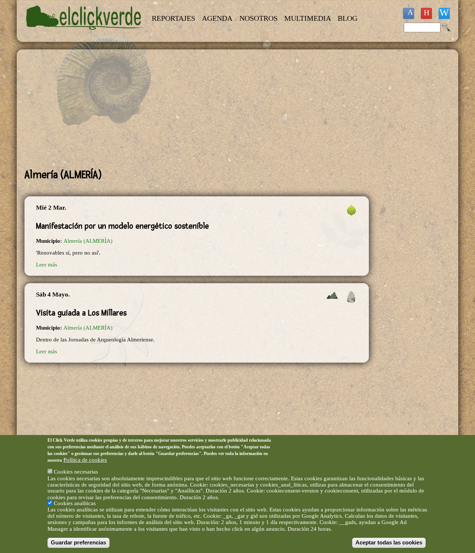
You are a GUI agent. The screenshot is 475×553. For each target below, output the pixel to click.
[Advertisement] (196, 109)
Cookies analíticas (75, 503)
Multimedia (307, 18)
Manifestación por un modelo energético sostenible (122, 226)
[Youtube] (426, 13)
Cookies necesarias (76, 472)
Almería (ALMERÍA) (87, 241)
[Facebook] (408, 13)
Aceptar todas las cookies (389, 542)
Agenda (217, 18)
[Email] (444, 13)
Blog (347, 18)
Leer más (46, 265)
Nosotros (258, 18)
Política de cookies (85, 459)
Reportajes (173, 18)
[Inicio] (84, 34)
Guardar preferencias (78, 542)
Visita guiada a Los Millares (81, 313)
